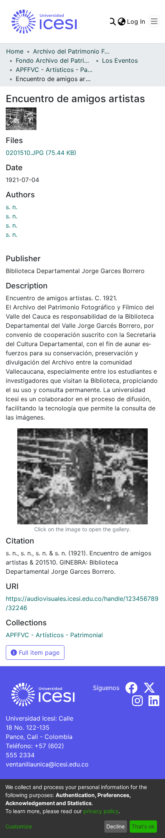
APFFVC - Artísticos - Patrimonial (54, 69)
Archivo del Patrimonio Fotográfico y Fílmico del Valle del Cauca (71, 51)
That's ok (143, 826)
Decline (115, 826)
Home (14, 51)
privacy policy (101, 811)
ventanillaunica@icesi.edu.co (47, 764)
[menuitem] (121, 21)
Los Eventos (120, 60)
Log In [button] (136, 21)
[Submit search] (112, 21)
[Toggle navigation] (154, 21)
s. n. (11, 207)
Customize (18, 826)
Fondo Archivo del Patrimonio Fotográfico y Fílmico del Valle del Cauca (54, 60)
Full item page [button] (38, 652)
